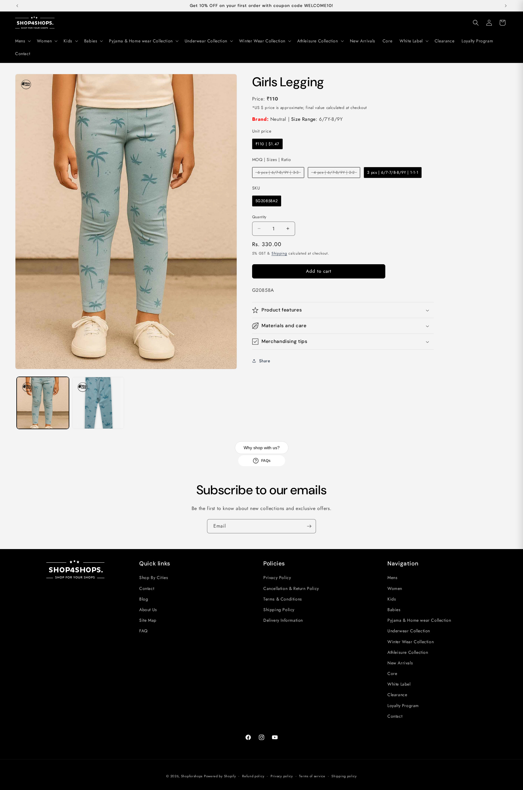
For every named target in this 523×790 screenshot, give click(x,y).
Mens (392, 577)
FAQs (266, 461)
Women (394, 588)
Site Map (147, 620)
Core (392, 673)
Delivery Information (283, 620)
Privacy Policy (277, 577)
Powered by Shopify (220, 776)
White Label (399, 684)
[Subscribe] (309, 526)
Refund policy (253, 776)
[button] (22, 41)
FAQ (143, 631)
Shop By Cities (153, 577)
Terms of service (312, 776)
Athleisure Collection (407, 652)
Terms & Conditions (282, 599)
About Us (148, 610)
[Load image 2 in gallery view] (98, 403)
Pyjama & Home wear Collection (419, 620)
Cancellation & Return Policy (291, 588)
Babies (394, 610)
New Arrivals (400, 663)
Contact (146, 588)
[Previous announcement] (17, 6)
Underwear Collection (408, 631)
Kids (391, 599)
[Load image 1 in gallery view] (43, 403)
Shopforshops (191, 776)
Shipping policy (344, 776)
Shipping (279, 253)
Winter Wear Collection (410, 642)
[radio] (267, 144)
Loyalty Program (403, 706)
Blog (143, 599)
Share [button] (264, 361)
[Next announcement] (505, 6)
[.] (26, 84)
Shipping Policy (278, 610)
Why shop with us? (262, 447)
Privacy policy (282, 776)
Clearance (397, 695)
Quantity (259, 216)
